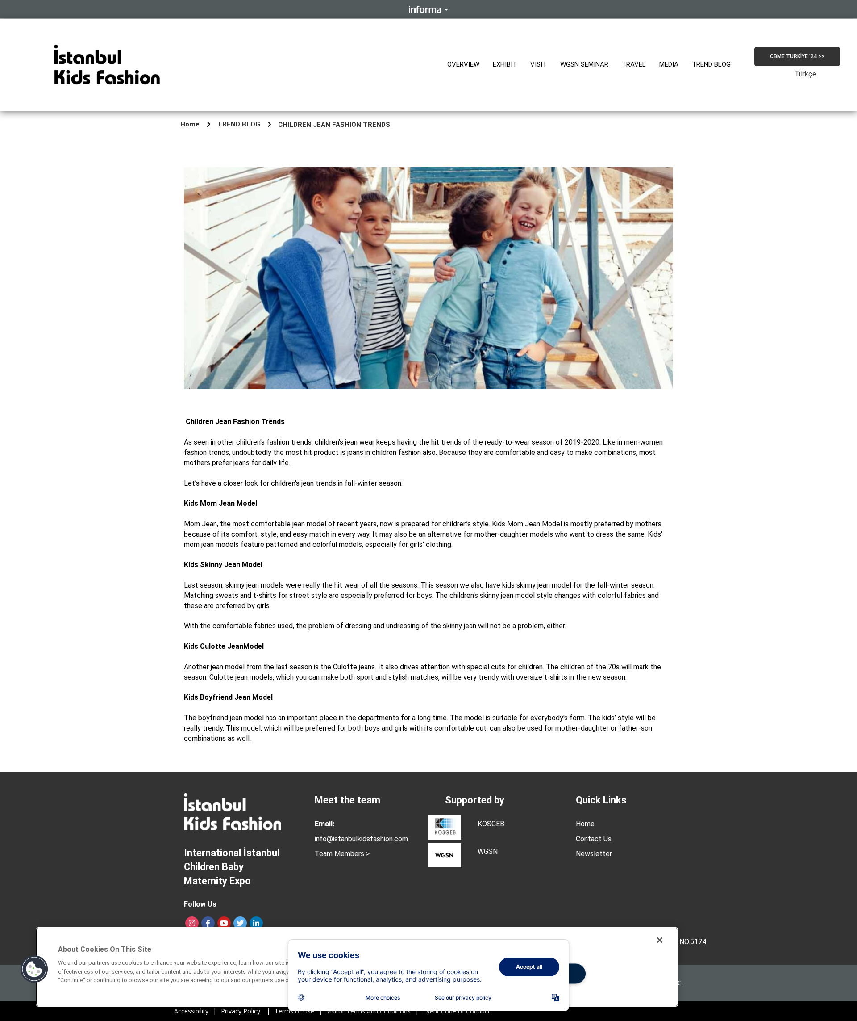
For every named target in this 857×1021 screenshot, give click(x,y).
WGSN (488, 851)
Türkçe (805, 74)
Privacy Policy (245, 1011)
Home (190, 124)
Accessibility (195, 1011)
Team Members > (342, 853)
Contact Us (594, 839)
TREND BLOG (238, 124)
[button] (463, 64)
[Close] (660, 940)
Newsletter (594, 853)
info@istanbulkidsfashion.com (361, 839)
